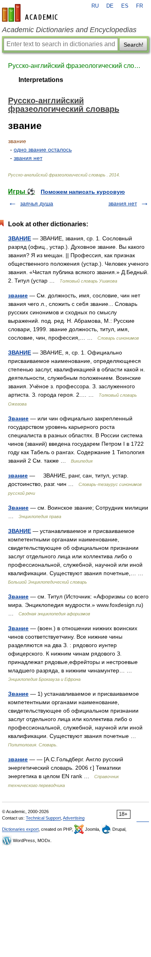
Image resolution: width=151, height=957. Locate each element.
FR (139, 6)
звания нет (28, 158)
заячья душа (36, 203)
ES (124, 6)
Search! (133, 44)
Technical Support (43, 818)
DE (110, 6)
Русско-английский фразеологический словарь (75, 65)
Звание (18, 418)
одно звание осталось (43, 149)
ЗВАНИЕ (19, 238)
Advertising (74, 818)
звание (18, 295)
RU (95, 6)
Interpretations (41, 79)
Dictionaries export (20, 829)
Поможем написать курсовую (83, 192)
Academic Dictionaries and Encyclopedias (69, 30)
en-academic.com (31, 13)
